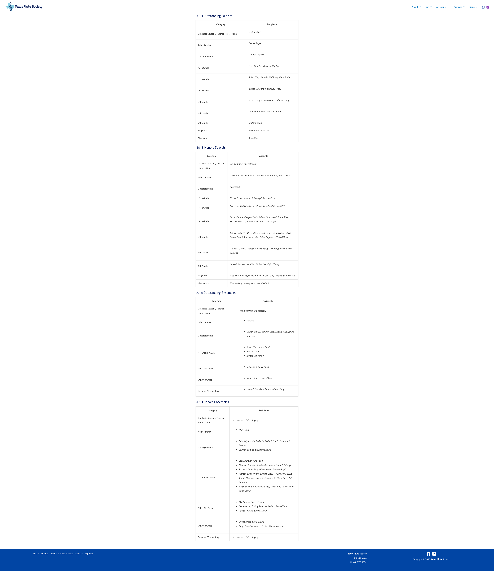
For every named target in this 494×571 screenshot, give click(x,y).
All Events (441, 7)
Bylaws (44, 553)
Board (36, 553)
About (415, 7)
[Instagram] (487, 7)
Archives (458, 7)
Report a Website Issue (61, 553)
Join (427, 7)
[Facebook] (483, 7)
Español (89, 553)
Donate (473, 7)
